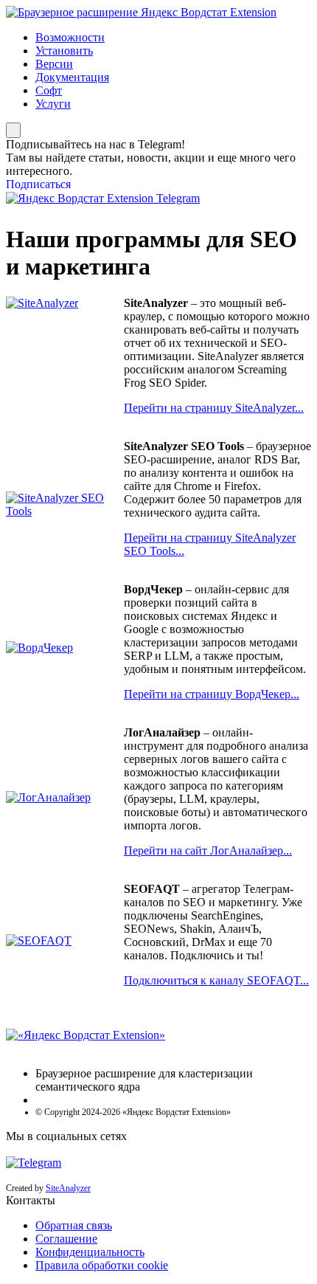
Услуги (53, 103)
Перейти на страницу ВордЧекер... (211, 694)
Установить (64, 50)
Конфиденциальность (89, 1252)
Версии (54, 64)
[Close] (13, 130)
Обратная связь (73, 1225)
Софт (48, 90)
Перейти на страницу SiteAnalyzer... (214, 407)
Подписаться (38, 184)
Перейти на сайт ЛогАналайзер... (208, 850)
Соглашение (66, 1238)
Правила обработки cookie (101, 1265)
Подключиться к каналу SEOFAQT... (216, 980)
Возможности (70, 37)
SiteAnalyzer (68, 1188)
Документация (72, 77)
